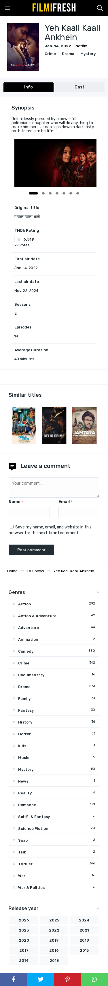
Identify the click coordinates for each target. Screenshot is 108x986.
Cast (79, 87)
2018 (84, 940)
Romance (27, 805)
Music (23, 757)
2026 (24, 920)
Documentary (31, 675)
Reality (25, 793)
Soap (23, 840)
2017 (24, 950)
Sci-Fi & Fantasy (34, 817)
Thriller (25, 864)
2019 (54, 940)
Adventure (28, 628)
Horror (24, 734)
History (25, 722)
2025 (54, 920)
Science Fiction (33, 828)
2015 (84, 950)
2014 (24, 960)
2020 (24, 940)
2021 (84, 930)
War (21, 876)
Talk (22, 852)
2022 (54, 930)
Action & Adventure (37, 616)
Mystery (88, 54)
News (23, 781)
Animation (28, 639)
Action (24, 604)
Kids (22, 746)
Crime (50, 54)
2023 (24, 930)
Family (24, 698)
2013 (54, 960)
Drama (68, 54)
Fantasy (26, 710)
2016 (54, 950)
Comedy (25, 651)
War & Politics (31, 887)
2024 (84, 920)
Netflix (81, 46)
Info (28, 87)
